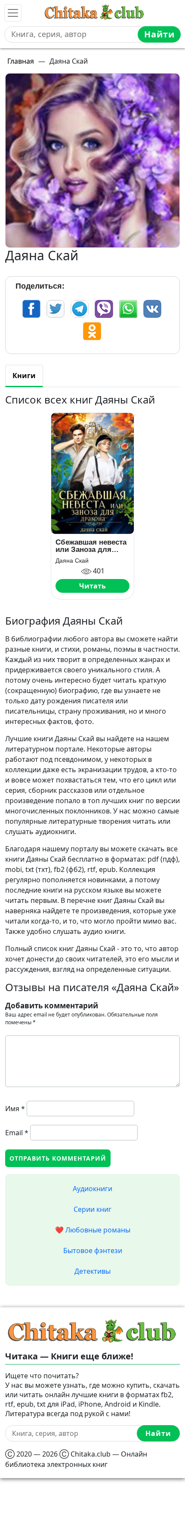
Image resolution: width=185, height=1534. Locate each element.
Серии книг (92, 1209)
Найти (159, 34)
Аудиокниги (92, 1188)
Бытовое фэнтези (92, 1250)
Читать (92, 586)
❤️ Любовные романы (92, 1230)
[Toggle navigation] (13, 13)
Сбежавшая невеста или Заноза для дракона (91, 546)
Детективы (92, 1271)
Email (16, 1132)
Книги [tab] (24, 375)
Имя (15, 1108)
